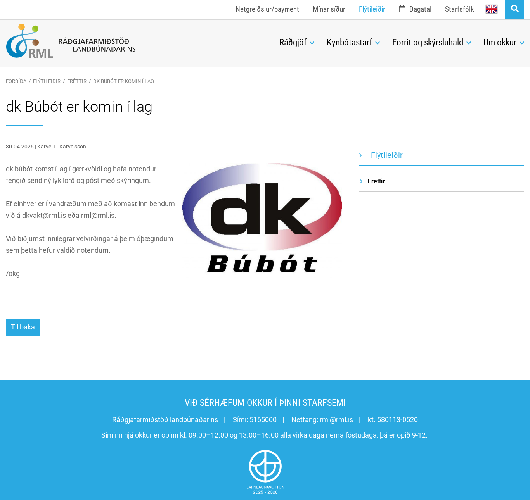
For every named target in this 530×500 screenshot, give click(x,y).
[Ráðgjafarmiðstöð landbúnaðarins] (136, 41)
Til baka (23, 327)
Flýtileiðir (47, 81)
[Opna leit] (514, 9)
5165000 (263, 420)
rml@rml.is (336, 420)
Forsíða (16, 81)
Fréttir (77, 81)
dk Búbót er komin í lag (123, 81)
